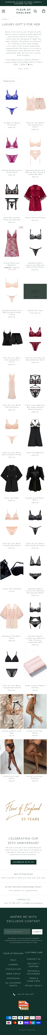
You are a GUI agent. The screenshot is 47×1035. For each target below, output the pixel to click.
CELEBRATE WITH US (23, 862)
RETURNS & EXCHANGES (33, 972)
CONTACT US (33, 959)
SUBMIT (37, 932)
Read (20, 68)
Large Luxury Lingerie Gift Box (24, 59)
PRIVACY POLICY (33, 986)
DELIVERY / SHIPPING (34, 965)
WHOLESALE (13, 978)
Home (4, 19)
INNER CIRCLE (13, 974)
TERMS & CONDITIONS (33, 979)
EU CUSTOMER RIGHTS (13, 984)
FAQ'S (13, 960)
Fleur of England (27, 1030)
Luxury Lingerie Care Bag (17, 62)
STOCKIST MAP (13, 969)
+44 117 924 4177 (25, 994)
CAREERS (13, 965)
